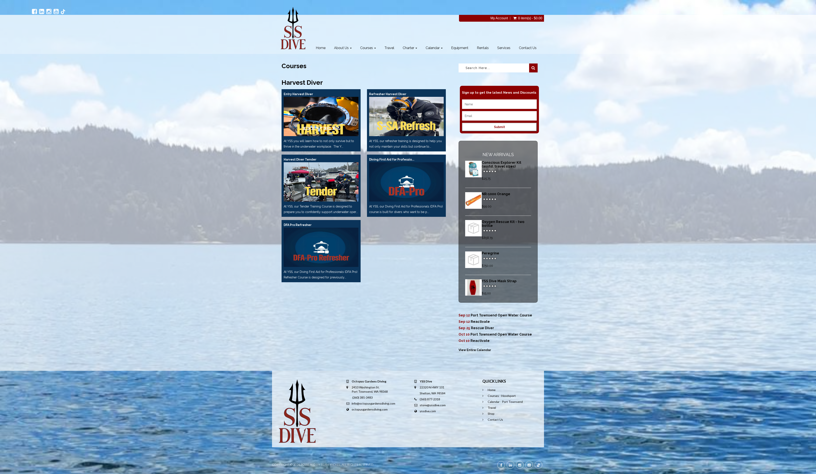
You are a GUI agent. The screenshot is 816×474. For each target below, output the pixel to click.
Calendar (433, 48)
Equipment (459, 48)
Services (503, 48)
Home (321, 48)
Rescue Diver (482, 328)
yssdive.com (428, 411)
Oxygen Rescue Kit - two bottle (503, 224)
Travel (389, 48)
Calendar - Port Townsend (505, 401)
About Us (342, 48)
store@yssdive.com (433, 405)
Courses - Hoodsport (502, 396)
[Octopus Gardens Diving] (292, 28)
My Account (499, 18)
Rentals (483, 48)
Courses (367, 48)
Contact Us (528, 48)
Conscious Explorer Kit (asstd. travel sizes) (501, 164)
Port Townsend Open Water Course (501, 315)
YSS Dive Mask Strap (499, 281)
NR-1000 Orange (496, 194)
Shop (491, 413)
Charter (409, 48)
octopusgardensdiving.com (370, 409)
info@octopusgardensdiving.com (373, 403)
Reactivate (480, 322)
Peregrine (490, 253)
